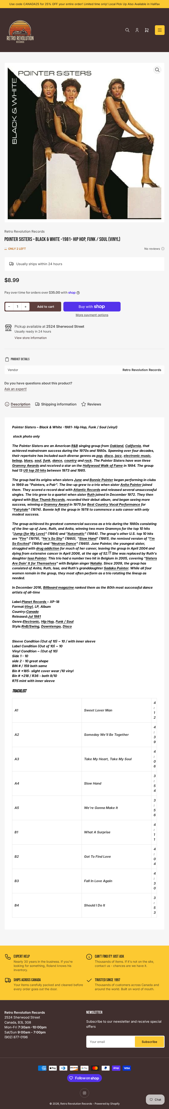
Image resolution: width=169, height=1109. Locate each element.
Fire (23, 538)
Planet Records (34, 602)
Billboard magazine (58, 587)
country (70, 460)
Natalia (96, 563)
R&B (74, 446)
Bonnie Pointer (101, 480)
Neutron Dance (64, 543)
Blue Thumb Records (48, 500)
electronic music (137, 456)
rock (88, 460)
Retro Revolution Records (24, 231)
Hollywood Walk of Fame (103, 465)
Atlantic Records (86, 490)
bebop (17, 460)
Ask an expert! (15, 389)
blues (28, 460)
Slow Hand (87, 538)
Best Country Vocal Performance (113, 504)
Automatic (76, 534)
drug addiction (47, 548)
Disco (67, 626)
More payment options (92, 315)
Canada (32, 612)
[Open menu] (160, 30)
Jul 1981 (34, 616)
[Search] (127, 30)
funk (46, 460)
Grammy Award (56, 504)
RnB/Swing (30, 626)
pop (99, 456)
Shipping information (59, 404)
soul (38, 460)
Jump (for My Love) (29, 534)
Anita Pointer (130, 485)
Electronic (31, 621)
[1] (109, 552)
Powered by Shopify (107, 1103)
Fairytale (21, 509)
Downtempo (51, 626)
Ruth (91, 494)
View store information (31, 338)
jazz (118, 456)
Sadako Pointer (116, 568)
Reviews (94, 404)
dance (57, 460)
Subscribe (149, 1042)
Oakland (116, 446)
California (133, 446)
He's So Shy (52, 538)
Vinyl (29, 606)
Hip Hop (47, 621)
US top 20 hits (34, 470)
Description (20, 404)
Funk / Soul (64, 621)
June (78, 480)
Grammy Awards (25, 465)
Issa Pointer (37, 558)
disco (108, 456)
